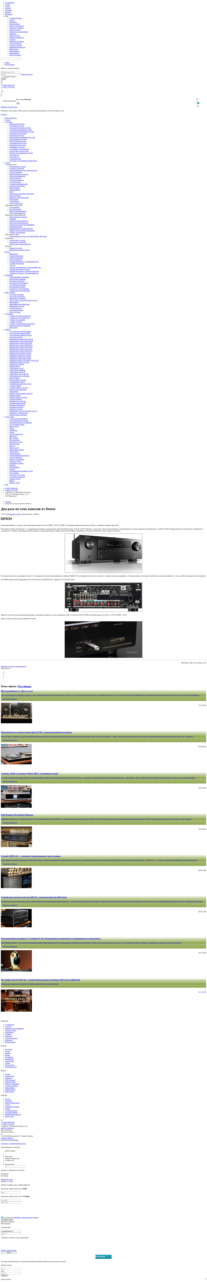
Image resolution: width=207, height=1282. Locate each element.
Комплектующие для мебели (20, 326)
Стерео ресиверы (15, 172)
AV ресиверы (14, 207)
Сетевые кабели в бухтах (18, 388)
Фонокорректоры (15, 227)
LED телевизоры (15, 260)
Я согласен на (21, 1217)
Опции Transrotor (15, 457)
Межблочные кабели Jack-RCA (20, 351)
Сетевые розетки (15, 399)
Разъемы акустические (17, 401)
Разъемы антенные (16, 407)
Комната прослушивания (18, 32)
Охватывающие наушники (19, 277)
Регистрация (9, 65)
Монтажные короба (16, 450)
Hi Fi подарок (10, 1080)
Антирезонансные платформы (20, 422)
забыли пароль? (27, 74)
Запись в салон (14, 30)
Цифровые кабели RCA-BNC (20, 357)
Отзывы (12, 39)
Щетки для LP (14, 483)
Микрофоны (14, 302)
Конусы (12, 446)
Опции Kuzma (14, 454)
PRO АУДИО (10, 293)
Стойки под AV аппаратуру (19, 318)
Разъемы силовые (15, 409)
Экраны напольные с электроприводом (23, 261)
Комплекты (9, 1059)
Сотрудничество (15, 43)
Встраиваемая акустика (18, 139)
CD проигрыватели (16, 180)
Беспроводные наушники (18, 283)
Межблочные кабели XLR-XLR (21, 341)
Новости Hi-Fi (14, 36)
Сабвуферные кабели (17, 382)
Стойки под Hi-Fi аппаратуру (20, 316)
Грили (11, 428)
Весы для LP (14, 426)
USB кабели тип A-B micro (19, 376)
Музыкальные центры (17, 166)
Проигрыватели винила (18, 217)
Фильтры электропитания (18, 197)
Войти (7, 63)
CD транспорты (15, 182)
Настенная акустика (16, 135)
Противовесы (14, 467)
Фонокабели (14, 391)
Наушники (9, 275)
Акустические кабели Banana (20, 331)
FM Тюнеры (13, 199)
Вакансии (13, 22)
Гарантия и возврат (16, 28)
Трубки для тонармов (17, 232)
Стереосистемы (15, 159)
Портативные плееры (17, 287)
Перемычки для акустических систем (23, 411)
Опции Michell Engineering (19, 455)
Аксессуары (9, 417)
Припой (12, 465)
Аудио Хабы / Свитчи (17, 240)
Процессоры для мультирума (20, 244)
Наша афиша (14, 53)
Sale (6, 485)
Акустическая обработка (18, 419)
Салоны (8, 1026)
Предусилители (15, 178)
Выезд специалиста (16, 26)
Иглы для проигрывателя (18, 223)
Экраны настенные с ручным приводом (24, 271)
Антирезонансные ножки (18, 421)
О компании (9, 3)
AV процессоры (15, 209)
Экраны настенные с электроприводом (23, 273)
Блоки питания (15, 196)
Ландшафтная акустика (18, 143)
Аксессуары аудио (16, 203)
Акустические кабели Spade (19, 333)
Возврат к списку (15, 514)
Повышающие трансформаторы (21, 229)
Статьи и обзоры (15, 45)
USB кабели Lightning (17, 370)
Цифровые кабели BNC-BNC (20, 358)
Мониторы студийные (17, 298)
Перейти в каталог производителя (13, 666)
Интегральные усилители (18, 174)
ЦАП (11, 192)
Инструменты (14, 440)
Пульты (12, 469)
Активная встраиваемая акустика (21, 132)
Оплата (8, 8)
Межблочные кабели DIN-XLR (20, 347)
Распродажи (9, 1065)
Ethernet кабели (15, 395)
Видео (7, 252)
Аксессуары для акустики (18, 151)
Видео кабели (14, 378)
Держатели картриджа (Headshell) (21, 225)
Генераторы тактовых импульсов (21, 194)
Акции (7, 120)
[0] (2, 92)
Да (18, 103)
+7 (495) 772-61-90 (7, 87)
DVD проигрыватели (17, 213)
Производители (11, 1067)
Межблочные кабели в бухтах (20, 353)
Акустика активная (16, 294)
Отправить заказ (7, 1219)
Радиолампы (14, 473)
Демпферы (13, 430)
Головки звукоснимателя (18, 221)
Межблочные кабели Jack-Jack (20, 349)
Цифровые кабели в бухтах (19, 362)
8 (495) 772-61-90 (11, 490)
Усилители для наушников (19, 289)
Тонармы (12, 219)
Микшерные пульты (16, 306)
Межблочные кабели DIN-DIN (20, 343)
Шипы (11, 481)
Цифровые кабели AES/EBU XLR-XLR (24, 360)
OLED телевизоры (16, 258)
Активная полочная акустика (20, 128)
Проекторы (13, 254)
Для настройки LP (16, 434)
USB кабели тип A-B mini (18, 374)
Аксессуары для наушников (19, 291)
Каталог (4, 114)
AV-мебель (9, 314)
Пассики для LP (15, 461)
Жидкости (13, 436)
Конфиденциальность (17, 47)
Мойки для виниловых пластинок (22, 230)
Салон (7, 4)
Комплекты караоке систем (19, 250)
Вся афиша (24, 686)
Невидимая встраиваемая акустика (22, 137)
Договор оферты (7, 1138)
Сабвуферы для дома (17, 147)
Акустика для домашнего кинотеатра (23, 161)
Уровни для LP (14, 479)
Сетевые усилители (16, 168)
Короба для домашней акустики (21, 153)
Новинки (12, 34)
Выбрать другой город (9, 107)
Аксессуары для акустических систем (23, 300)
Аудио (7, 163)
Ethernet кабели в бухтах (18, 397)
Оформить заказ (7, 1179)
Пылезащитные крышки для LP (21, 471)
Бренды (8, 118)
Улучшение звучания (17, 477)
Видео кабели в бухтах (17, 380)
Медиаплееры (14, 188)
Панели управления (16, 459)
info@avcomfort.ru (7, 1128)
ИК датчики (13, 438)
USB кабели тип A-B (17, 372)
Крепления (13, 327)
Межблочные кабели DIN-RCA (21, 345)
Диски (11, 432)
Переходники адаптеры (18, 415)
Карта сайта (9, 1116)
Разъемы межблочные (17, 403)
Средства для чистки (17, 475)
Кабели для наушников (17, 390)
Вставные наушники (17, 281)
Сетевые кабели (15, 386)
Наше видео (13, 49)
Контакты (8, 14)
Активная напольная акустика (20, 130)
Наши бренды (14, 51)
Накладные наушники (17, 279)
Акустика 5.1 (14, 157)
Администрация (15, 18)
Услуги (7, 6)
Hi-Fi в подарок (15, 55)
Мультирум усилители (17, 242)
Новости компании (16, 37)
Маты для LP (14, 448)
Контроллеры (14, 444)
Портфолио (9, 1032)
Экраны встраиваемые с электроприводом (25, 267)
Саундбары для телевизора (19, 149)
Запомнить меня (9, 77)
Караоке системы (15, 248)
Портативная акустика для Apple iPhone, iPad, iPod (28, 236)
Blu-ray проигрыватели (18, 211)
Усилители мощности (17, 176)
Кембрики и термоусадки (18, 413)
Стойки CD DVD (15, 322)
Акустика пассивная (17, 296)
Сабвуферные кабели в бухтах (20, 384)
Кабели (8, 329)
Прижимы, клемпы (16, 463)
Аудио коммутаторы (16, 424)
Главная (8, 502)
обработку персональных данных (26, 1217)
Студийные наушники (17, 285)
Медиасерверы (14, 190)
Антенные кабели (16, 337)
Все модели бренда (10, 699)
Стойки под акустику (17, 320)
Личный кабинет (11, 1112)
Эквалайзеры (14, 201)
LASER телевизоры (16, 263)
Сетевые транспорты (17, 186)
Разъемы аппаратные (17, 405)
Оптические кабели (16, 364)
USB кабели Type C (16, 368)
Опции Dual (13, 452)
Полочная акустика (16, 126)
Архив (11, 20)
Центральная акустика (17, 145)
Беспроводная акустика (18, 133)
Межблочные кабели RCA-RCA (21, 339)
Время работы (14, 24)
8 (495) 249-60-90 (11, 488)
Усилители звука (15, 308)
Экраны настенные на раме (19, 269)
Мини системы (15, 312)
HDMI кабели (14, 366)
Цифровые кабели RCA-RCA (20, 355)
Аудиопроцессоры (16, 310)
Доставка (8, 10)
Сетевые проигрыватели (18, 184)
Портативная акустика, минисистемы (23, 170)
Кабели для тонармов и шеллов (21, 393)
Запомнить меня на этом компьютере (15, 1238)
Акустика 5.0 (14, 155)
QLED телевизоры (16, 256)
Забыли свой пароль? (8, 1250)
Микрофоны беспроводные (19, 304)
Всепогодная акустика (17, 141)
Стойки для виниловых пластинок (22, 324)
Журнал (8, 12)
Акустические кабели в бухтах (20, 335)
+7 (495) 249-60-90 (7, 85)
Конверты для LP (15, 442)
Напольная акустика (16, 124)
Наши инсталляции (16, 41)
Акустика (8, 122)
